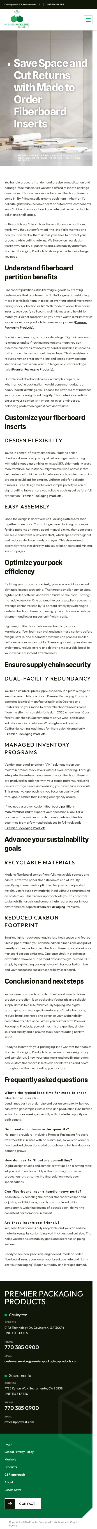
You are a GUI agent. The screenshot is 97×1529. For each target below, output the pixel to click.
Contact (27, 1504)
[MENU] (88, 19)
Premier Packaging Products (32, 369)
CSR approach (15, 1475)
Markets (10, 1459)
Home (22, 155)
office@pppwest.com (19, 1422)
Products (11, 1467)
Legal (8, 1444)
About (9, 1482)
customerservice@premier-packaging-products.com (41, 1361)
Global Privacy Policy (19, 1452)
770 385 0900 (22, 1347)
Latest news (39, 155)
